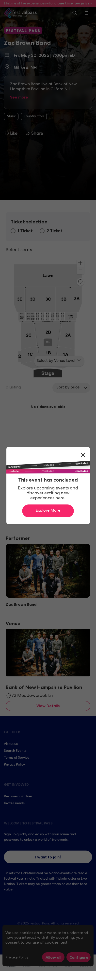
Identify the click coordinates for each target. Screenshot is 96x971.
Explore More (48, 511)
